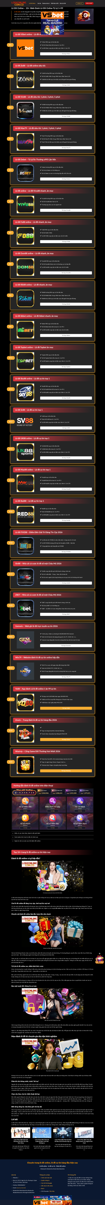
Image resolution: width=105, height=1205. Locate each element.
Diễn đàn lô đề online (47, 1185)
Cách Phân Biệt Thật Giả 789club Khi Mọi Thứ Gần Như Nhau (20, 1141)
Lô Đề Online (32, 3)
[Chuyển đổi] (12, 833)
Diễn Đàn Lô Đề (54, 3)
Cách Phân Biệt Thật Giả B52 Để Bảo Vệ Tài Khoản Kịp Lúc (63, 1140)
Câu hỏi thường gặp (46, 1183)
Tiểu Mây (51, 1191)
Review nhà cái (46, 3)
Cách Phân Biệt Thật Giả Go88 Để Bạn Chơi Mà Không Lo (42, 1141)
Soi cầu (39, 3)
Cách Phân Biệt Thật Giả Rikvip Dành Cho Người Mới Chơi (84, 1141)
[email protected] (21, 1187)
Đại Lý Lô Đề (63, 3)
